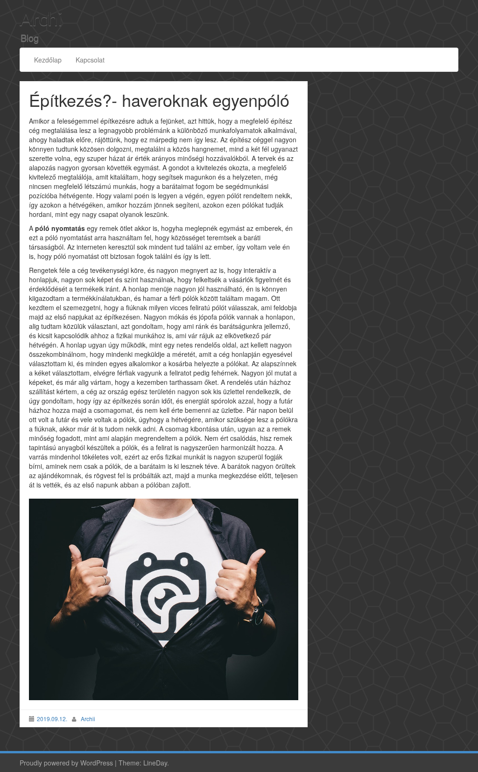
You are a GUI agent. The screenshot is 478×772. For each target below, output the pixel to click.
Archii (88, 719)
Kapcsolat (90, 59)
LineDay (155, 762)
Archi (41, 20)
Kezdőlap (48, 59)
